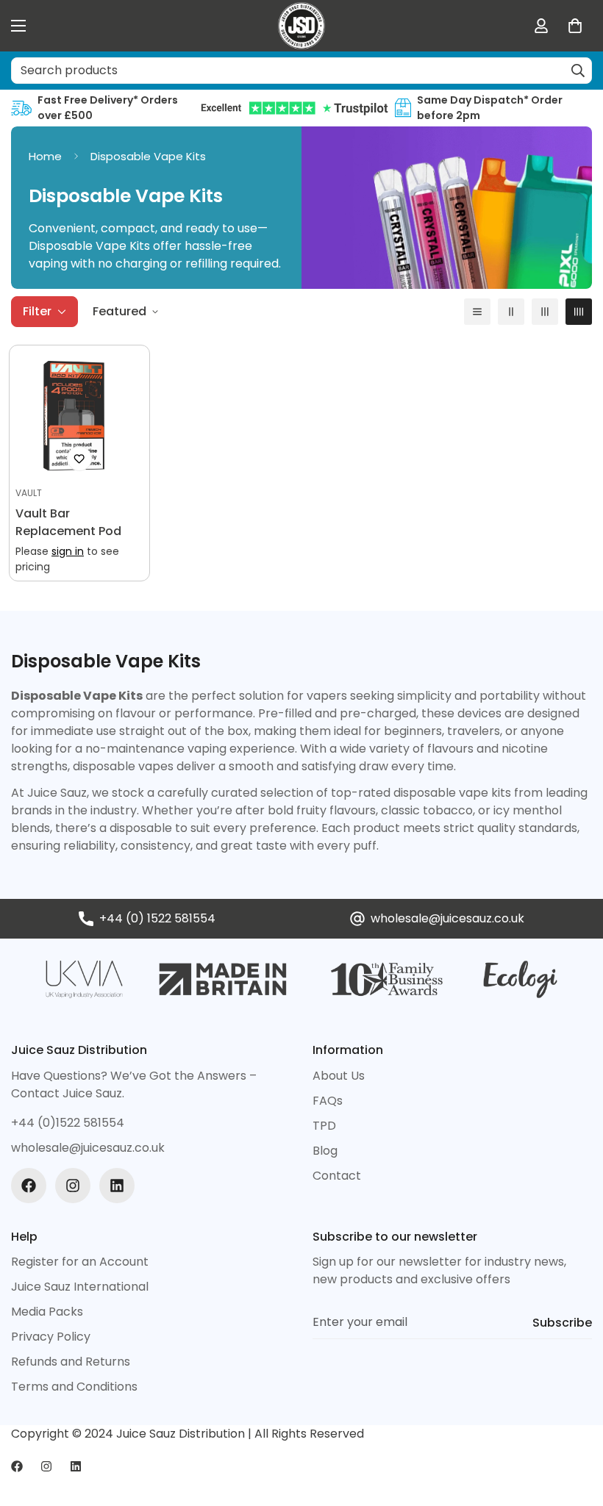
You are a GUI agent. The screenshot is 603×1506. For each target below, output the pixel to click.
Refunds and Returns (70, 1361)
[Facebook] (28, 1185)
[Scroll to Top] (574, 1426)
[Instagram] (72, 1185)
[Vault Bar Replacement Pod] (79, 414)
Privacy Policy (50, 1336)
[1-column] (477, 311)
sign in (67, 551)
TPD (324, 1125)
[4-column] (578, 311)
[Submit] (578, 70)
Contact (337, 1175)
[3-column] (545, 311)
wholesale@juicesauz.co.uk (447, 918)
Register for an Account (80, 1261)
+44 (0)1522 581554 (67, 1122)
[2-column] (511, 311)
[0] (575, 25)
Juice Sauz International (80, 1286)
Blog (325, 1150)
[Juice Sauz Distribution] (301, 25)
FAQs (328, 1100)
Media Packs (47, 1311)
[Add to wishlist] (79, 458)
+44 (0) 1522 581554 (157, 918)
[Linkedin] (117, 1185)
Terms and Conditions (74, 1386)
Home (45, 156)
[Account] (541, 25)
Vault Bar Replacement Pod (68, 522)
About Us (339, 1075)
